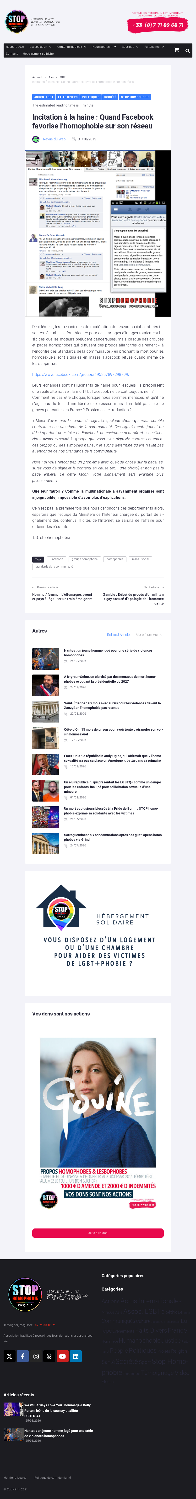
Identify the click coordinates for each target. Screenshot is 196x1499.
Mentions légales (15, 1477)
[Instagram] (36, 1356)
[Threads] (49, 1356)
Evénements (123, 1331)
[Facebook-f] (23, 1356)
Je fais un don (98, 1233)
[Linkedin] (76, 1356)
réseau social (140, 559)
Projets (164, 1351)
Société (110, 97)
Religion (179, 1351)
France (177, 1330)
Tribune (135, 1374)
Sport (145, 1362)
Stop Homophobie (135, 97)
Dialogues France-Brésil (165, 1322)
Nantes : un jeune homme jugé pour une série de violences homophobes (58, 1433)
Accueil (37, 77)
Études (108, 1381)
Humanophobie (139, 1340)
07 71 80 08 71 (45, 1325)
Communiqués (118, 1321)
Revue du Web (54, 139)
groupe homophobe (85, 559)
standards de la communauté (54, 566)
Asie (118, 1312)
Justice (171, 1340)
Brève (187, 1312)
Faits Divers (68, 97)
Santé (108, 1362)
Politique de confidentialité (52, 1477)
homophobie (115, 559)
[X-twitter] (10, 1356)
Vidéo (182, 1372)
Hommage (110, 1341)
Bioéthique (172, 1312)
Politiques (91, 97)
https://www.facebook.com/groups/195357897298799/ (81, 374)
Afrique (108, 1312)
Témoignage (157, 1372)
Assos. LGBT (57, 77)
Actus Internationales (151, 1301)
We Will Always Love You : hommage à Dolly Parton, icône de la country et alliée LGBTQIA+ (57, 1410)
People (119, 1350)
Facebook (56, 559)
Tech (126, 1374)
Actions (111, 1301)
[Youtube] (63, 1356)
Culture (143, 1321)
